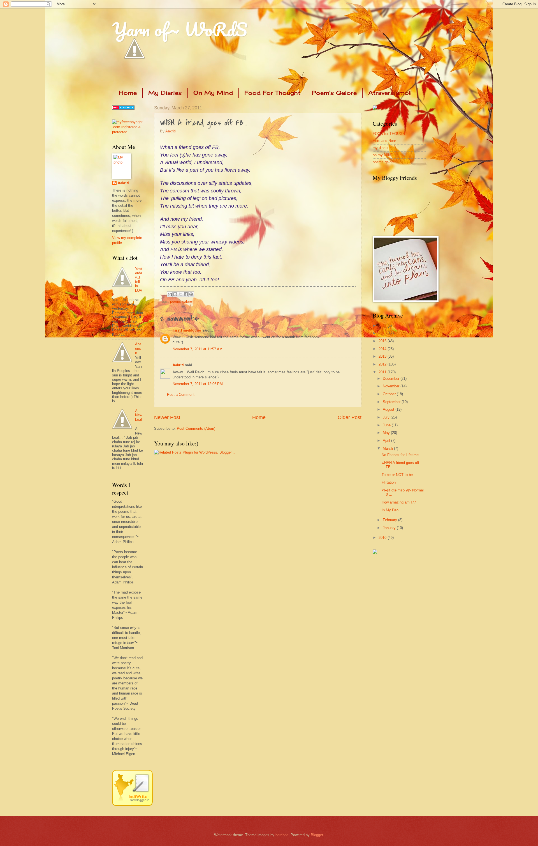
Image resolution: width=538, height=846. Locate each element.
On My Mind (213, 92)
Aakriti (170, 131)
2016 (383, 333)
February (390, 520)
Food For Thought (272, 92)
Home (128, 92)
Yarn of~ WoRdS (179, 29)
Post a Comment (180, 394)
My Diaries (165, 92)
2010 (383, 537)
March (388, 448)
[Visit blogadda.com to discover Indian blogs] (123, 108)
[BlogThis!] (175, 294)
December (391, 378)
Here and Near (384, 141)
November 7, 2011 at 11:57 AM (197, 349)
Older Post (349, 417)
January (390, 528)
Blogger (317, 835)
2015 (383, 341)
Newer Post (167, 417)
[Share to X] (180, 294)
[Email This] (170, 294)
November (391, 386)
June (387, 425)
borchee (281, 835)
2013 (383, 356)
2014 (383, 349)
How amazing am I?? (399, 502)
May (387, 433)
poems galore (181, 301)
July (387, 417)
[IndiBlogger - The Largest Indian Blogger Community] (132, 805)
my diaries (381, 148)
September (392, 402)
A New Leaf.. (138, 417)
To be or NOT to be (397, 475)
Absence (138, 348)
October (390, 394)
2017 (383, 325)
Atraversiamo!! (390, 92)
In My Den (390, 510)
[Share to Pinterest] (191, 294)
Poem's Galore (334, 92)
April (387, 440)
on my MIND (383, 155)
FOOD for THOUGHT (390, 134)
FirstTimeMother (187, 330)
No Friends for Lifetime (400, 455)
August (389, 409)
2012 (383, 364)
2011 (383, 372)
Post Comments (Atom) (196, 428)
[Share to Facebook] (186, 294)
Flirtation (389, 482)
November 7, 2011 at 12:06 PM (198, 384)
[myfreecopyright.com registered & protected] (127, 132)
